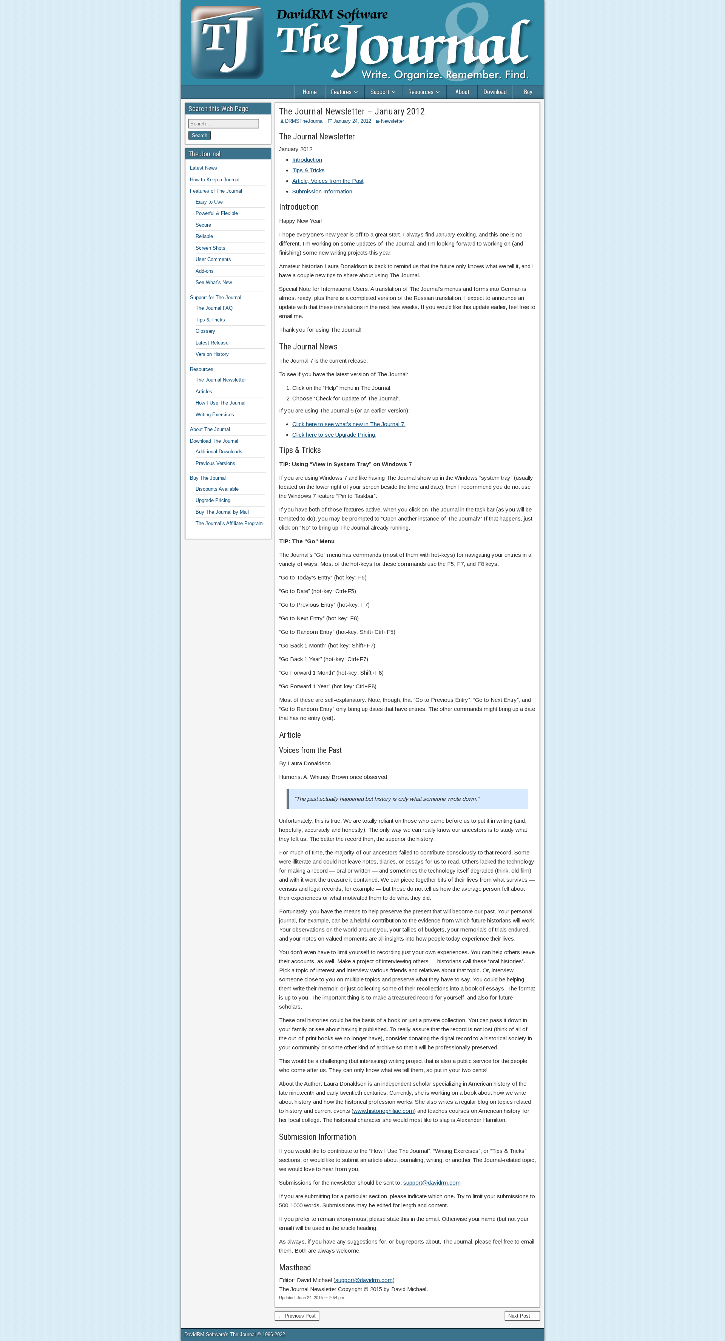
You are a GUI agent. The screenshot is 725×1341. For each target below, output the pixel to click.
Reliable (204, 236)
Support (379, 92)
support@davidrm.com (432, 1182)
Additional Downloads (219, 451)
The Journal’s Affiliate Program (229, 523)
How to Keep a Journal (214, 179)
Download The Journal (214, 441)
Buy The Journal (208, 478)
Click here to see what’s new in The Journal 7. (349, 424)
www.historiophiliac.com (383, 1111)
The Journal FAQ (214, 308)
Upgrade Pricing (213, 500)
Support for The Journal (215, 297)
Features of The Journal (216, 191)
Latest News (203, 168)
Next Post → (522, 1316)
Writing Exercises (215, 414)
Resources (420, 92)
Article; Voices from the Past (328, 181)
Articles (204, 391)
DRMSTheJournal (304, 121)
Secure (203, 225)
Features (341, 92)
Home (309, 92)
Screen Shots (210, 248)
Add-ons (205, 271)
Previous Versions (215, 463)
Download (495, 92)
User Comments (213, 259)
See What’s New (214, 282)
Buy (528, 92)
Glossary (205, 331)
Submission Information (322, 191)
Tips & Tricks (308, 170)
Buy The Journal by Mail (222, 512)
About (462, 92)
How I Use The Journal (220, 403)
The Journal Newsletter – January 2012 (352, 111)
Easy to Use (209, 202)
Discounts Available (217, 489)
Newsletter (392, 121)
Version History (212, 354)
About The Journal (210, 429)
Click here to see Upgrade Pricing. (334, 434)
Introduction (307, 159)
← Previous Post (297, 1316)
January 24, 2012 (352, 121)
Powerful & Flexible (217, 213)
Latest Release (212, 343)
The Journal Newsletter (221, 380)
